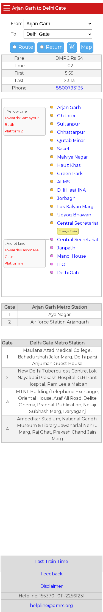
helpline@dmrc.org (51, 605)
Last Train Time (51, 561)
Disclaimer (51, 586)
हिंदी (72, 47)
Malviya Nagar (72, 157)
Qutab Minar (71, 140)
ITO (61, 264)
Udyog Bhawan (74, 214)
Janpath (66, 248)
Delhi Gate (68, 272)
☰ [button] (7, 8)
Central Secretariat (78, 223)
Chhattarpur (71, 132)
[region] (51, 496)
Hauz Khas (68, 165)
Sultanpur (68, 124)
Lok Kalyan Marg (75, 206)
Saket (63, 148)
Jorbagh (66, 198)
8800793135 (69, 88)
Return (53, 47)
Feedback (52, 573)
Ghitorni (66, 115)
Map (86, 47)
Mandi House (71, 256)
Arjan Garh (69, 107)
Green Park (70, 173)
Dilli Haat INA (71, 190)
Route (25, 47)
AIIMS (63, 181)
